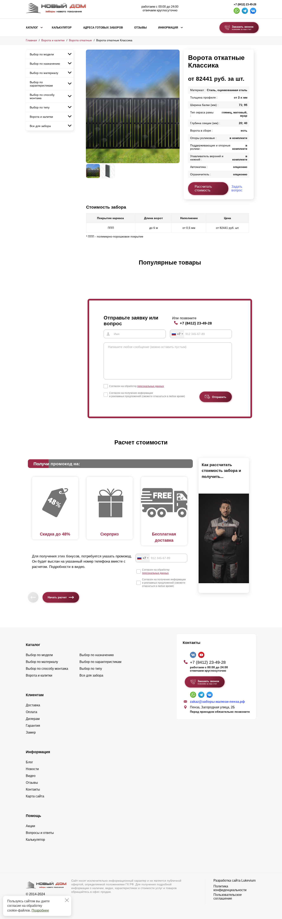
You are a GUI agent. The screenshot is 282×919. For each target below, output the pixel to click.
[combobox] (177, 334)
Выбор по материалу (44, 73)
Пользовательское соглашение (227, 896)
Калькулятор (62, 27)
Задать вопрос (236, 188)
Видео (31, 776)
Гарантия (33, 725)
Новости (32, 769)
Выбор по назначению (45, 63)
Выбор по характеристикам (41, 84)
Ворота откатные (80, 40)
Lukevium (248, 880)
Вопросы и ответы (40, 833)
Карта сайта (35, 796)
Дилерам (33, 719)
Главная (31, 40)
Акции (30, 826)
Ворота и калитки (53, 40)
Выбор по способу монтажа (42, 96)
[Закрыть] (67, 900)
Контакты (33, 789)
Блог (29, 762)
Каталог (32, 27)
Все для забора (40, 126)
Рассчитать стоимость (203, 188)
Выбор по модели (42, 54)
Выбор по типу (40, 107)
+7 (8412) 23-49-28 (245, 4)
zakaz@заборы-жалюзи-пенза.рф (217, 701)
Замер (31, 732)
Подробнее (40, 910)
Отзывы (140, 27)
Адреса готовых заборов (103, 27)
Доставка (33, 705)
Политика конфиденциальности (229, 888)
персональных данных (150, 386)
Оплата (31, 712)
